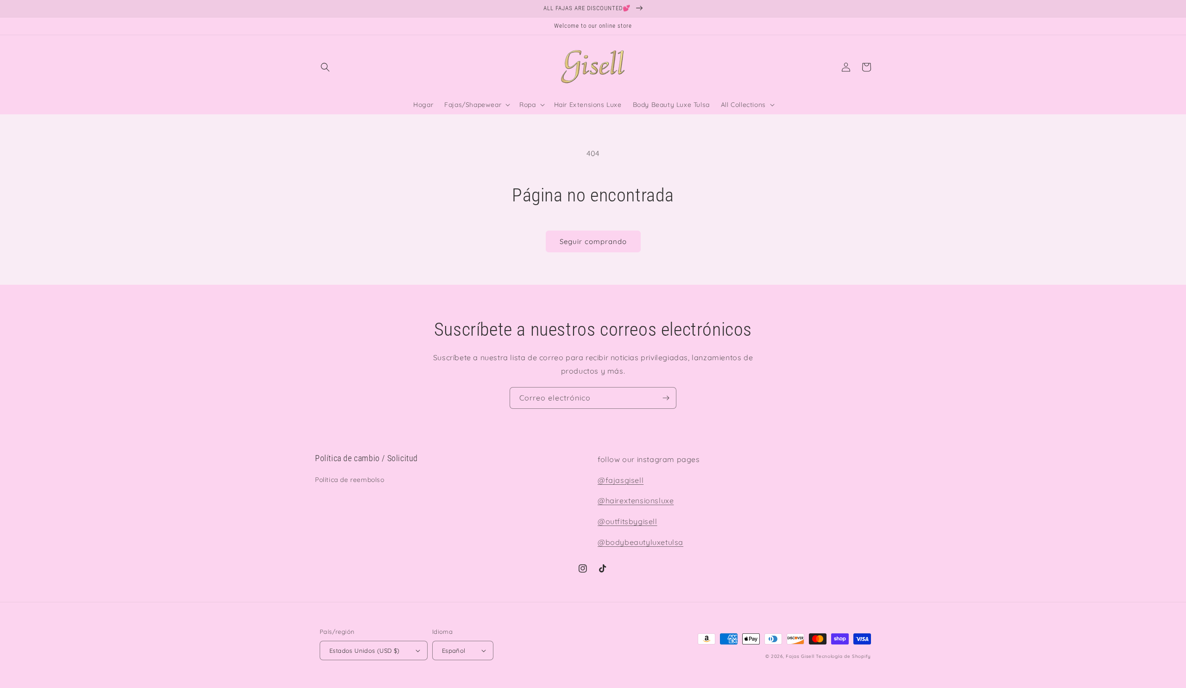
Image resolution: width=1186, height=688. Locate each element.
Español (454, 650)
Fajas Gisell (800, 656)
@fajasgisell (620, 480)
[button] (325, 67)
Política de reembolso (350, 479)
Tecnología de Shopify (843, 656)
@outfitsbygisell (627, 521)
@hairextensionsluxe (636, 500)
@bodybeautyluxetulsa (640, 542)
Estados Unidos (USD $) (364, 650)
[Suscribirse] (666, 398)
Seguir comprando (593, 241)
